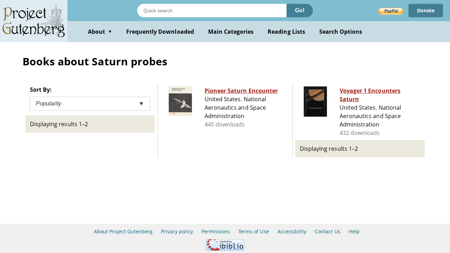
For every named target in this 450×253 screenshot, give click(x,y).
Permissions (215, 231)
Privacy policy (177, 231)
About (100, 31)
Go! (299, 10)
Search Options (340, 31)
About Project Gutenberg (123, 231)
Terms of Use (253, 231)
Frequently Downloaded (160, 31)
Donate (426, 10)
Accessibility (292, 231)
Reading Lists (286, 31)
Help (354, 231)
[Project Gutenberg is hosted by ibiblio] (225, 248)
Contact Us (327, 231)
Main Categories (231, 31)
